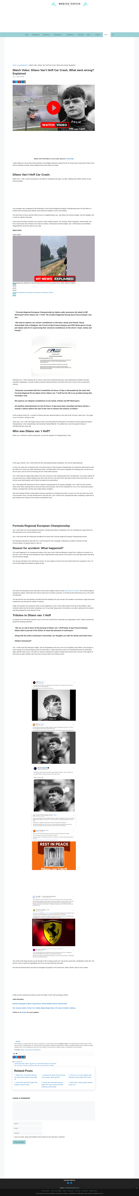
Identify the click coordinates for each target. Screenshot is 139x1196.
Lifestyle (97, 34)
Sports (88, 34)
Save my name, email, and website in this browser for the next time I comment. (39, 1137)
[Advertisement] (69, 19)
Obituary (22, 1049)
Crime (26, 1049)
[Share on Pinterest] (19, 82)
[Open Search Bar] (113, 34)
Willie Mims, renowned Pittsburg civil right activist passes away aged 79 (25, 1077)
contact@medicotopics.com (72, 1188)
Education (80, 34)
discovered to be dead (71, 591)
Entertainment (58, 34)
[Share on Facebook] (14, 82)
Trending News (36, 34)
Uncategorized (22, 65)
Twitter (24, 1012)
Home (26, 34)
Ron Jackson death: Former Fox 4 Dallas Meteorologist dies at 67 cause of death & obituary (44, 1008)
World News (46, 34)
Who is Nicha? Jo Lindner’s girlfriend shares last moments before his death (34, 1065)
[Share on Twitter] (16, 82)
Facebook (69, 159)
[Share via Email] (24, 82)
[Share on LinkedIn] (21, 82)
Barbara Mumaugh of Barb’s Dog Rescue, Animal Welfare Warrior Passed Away (40, 1003)
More (105, 34)
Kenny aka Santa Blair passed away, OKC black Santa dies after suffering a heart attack (52, 1085)
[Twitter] (16, 1054)
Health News (70, 34)
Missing (31, 1049)
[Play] (14, 284)
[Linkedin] (14, 1054)
